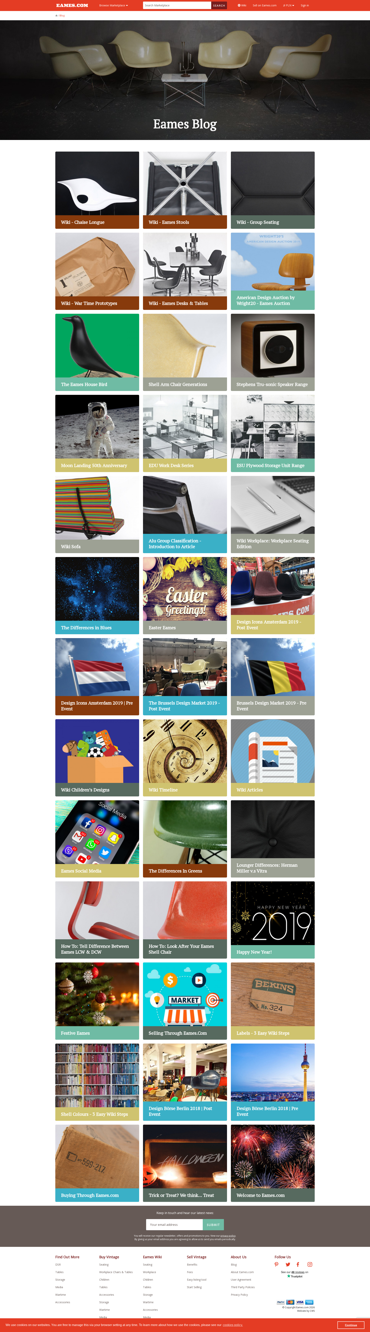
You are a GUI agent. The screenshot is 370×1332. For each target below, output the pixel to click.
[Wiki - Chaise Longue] (97, 190)
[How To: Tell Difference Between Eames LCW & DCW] (97, 920)
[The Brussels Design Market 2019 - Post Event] (185, 676)
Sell (265, 5)
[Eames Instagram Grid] (310, 1265)
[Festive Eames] (97, 1001)
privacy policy (227, 1235)
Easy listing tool (196, 1279)
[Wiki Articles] (273, 757)
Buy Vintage (109, 1257)
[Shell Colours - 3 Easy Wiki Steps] (97, 1082)
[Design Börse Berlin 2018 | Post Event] (185, 1082)
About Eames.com (242, 1272)
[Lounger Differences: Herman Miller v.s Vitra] (273, 839)
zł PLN (287, 5)
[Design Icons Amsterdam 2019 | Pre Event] (97, 676)
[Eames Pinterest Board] (276, 1265)
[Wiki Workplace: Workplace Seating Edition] (273, 514)
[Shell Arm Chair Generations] (185, 352)
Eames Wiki (152, 1257)
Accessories (62, 1302)
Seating (103, 1264)
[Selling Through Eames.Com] (185, 1001)
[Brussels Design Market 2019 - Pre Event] (273, 676)
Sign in (305, 5)
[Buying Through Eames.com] (97, 1163)
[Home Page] (56, 15)
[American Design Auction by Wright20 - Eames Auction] (273, 271)
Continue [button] (351, 1325)
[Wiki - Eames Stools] (185, 190)
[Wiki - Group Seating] (273, 190)
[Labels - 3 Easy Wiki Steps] (273, 1001)
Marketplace (112, 5)
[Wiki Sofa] (97, 514)
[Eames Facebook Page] (298, 1265)
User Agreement (241, 1279)
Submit (213, 1224)
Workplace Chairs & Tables (116, 1272)
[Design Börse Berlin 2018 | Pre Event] (273, 1082)
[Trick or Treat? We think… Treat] (185, 1163)
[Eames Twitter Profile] (288, 1265)
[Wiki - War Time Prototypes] (97, 271)
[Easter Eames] (185, 595)
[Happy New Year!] (273, 920)
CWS (312, 1310)
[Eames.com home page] (72, 9)
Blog (234, 1264)
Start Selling (194, 1287)
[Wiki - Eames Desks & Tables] (185, 271)
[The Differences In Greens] (185, 839)
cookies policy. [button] (233, 1325)
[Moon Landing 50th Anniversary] (97, 433)
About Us (238, 1257)
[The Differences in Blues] (97, 595)
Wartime (60, 1294)
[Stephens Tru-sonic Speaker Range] (273, 352)
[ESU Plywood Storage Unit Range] (273, 433)
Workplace (149, 1272)
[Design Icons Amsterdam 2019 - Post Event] (273, 595)
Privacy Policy (239, 1294)
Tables (59, 1272)
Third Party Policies (243, 1287)
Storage (60, 1279)
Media (59, 1287)
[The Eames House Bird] (97, 352)
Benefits (192, 1264)
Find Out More (67, 1257)
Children (104, 1279)
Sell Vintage (196, 1257)
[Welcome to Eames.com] (273, 1163)
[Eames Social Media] (97, 839)
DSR (58, 1264)
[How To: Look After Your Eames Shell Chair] (185, 920)
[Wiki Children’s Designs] (97, 757)
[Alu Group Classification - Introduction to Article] (185, 514)
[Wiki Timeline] (185, 757)
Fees (190, 1272)
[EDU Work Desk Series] (185, 433)
